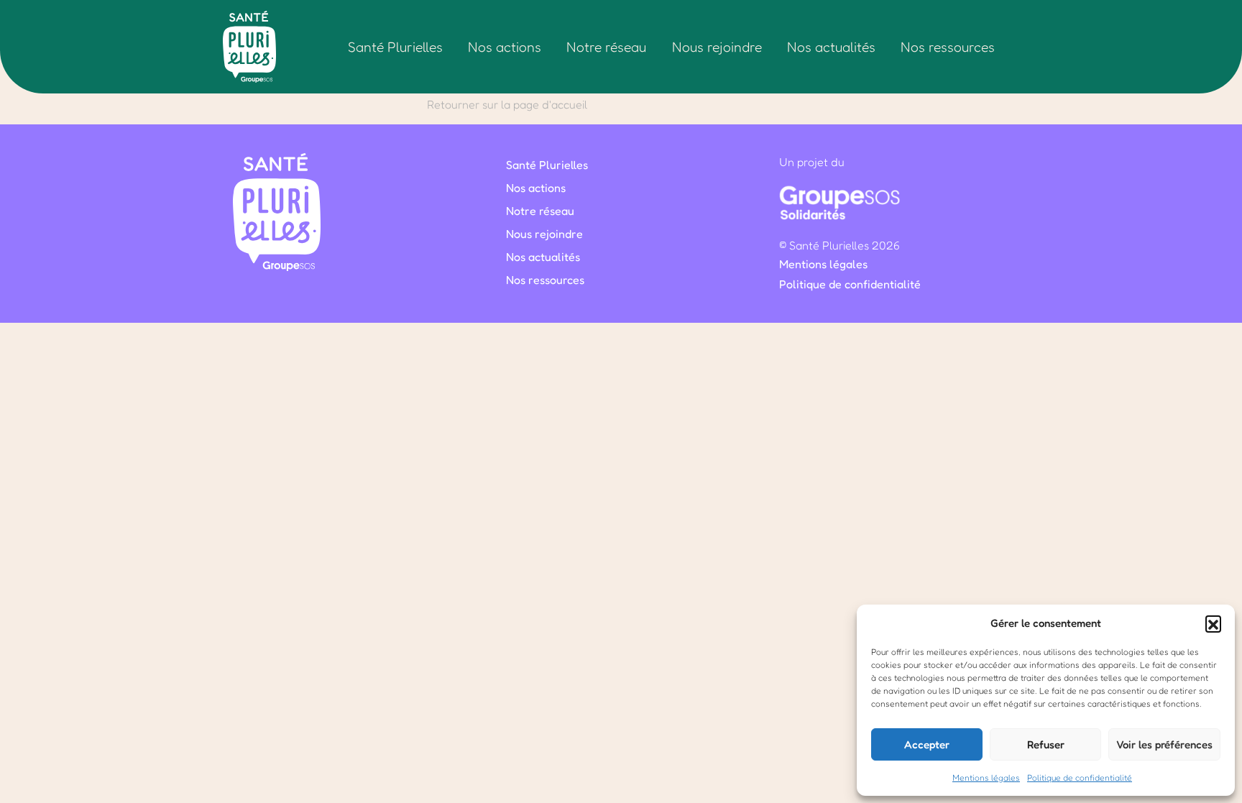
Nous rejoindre (717, 46)
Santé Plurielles (395, 46)
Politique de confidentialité (1079, 777)
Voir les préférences (1164, 744)
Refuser (1045, 744)
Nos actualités (831, 46)
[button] (1213, 623)
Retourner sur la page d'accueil (507, 104)
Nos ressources (948, 46)
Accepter (926, 744)
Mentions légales (986, 777)
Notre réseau (606, 46)
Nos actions (504, 46)
